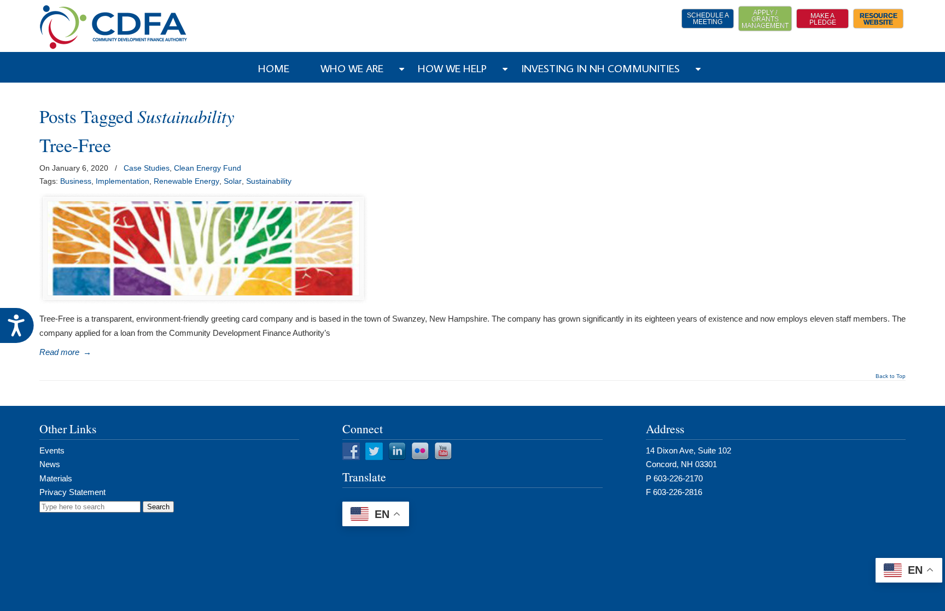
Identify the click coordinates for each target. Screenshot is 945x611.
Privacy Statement (72, 492)
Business (75, 181)
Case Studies (147, 168)
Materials (55, 478)
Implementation (122, 181)
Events (52, 450)
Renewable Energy (186, 181)
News (49, 464)
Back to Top (891, 376)
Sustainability (268, 181)
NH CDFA (113, 27)
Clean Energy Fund (207, 168)
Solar (233, 181)
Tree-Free (75, 145)
